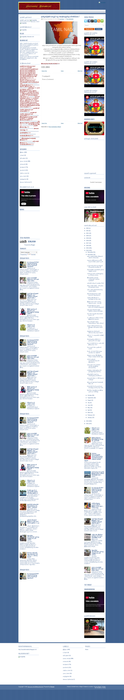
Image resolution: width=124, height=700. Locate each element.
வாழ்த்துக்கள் (23, 179)
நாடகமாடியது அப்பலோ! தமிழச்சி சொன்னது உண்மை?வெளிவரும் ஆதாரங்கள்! (33, 264)
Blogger (33, 245)
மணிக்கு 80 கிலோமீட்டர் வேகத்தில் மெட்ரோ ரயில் (94, 298)
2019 (87, 238)
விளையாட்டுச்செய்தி (25, 182)
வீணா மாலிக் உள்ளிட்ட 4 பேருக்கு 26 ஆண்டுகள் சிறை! (95, 286)
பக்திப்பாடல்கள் (23, 173)
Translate (33, 254)
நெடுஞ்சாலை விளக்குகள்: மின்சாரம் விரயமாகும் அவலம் (95, 332)
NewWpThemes (75, 686)
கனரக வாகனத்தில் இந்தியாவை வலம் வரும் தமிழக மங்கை (33, 279)
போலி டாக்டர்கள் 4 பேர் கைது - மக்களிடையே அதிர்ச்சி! (94, 352)
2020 (87, 235)
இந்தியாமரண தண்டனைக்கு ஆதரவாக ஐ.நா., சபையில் (94, 302)
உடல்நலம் (22, 155)
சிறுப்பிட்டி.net (23, 80)
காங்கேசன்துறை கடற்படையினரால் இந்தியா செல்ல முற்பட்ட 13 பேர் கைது (97, 505)
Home (62, 70)
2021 (87, 233)
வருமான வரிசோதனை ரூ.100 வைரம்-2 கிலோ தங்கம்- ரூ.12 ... (95, 262)
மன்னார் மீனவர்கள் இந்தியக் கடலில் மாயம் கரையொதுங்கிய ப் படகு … (33, 522)
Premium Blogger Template (100, 686)
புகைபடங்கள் (23, 176)
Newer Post (44, 70)
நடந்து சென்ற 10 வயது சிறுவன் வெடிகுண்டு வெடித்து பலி (95, 266)
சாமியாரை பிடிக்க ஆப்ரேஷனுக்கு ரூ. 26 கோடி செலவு (95, 274)
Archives (98, 29)
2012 (87, 423)
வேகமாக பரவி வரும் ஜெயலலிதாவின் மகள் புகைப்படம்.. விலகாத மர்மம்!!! (32, 555)
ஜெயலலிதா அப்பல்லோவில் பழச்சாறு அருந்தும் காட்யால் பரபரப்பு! (33, 538)
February (90, 415)
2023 (87, 228)
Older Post (80, 70)
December (90, 252)
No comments (70, 19)
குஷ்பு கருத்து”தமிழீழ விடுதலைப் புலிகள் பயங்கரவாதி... (95, 257)
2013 (87, 421)
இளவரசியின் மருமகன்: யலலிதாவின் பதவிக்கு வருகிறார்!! (93, 279)
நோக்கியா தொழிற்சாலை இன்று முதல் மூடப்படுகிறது (95, 390)
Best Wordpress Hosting (100, 687)
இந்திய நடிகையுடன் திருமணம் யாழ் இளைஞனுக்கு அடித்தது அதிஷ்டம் (33, 311)
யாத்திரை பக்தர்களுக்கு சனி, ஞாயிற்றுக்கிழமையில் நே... (94, 370)
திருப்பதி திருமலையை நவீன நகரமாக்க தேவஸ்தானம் (94, 294)
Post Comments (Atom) (54, 126)
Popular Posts (89, 29)
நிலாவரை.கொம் (32, 79)
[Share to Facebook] (47, 67)
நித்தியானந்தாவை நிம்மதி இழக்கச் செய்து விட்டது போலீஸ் (97, 439)
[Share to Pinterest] (49, 67)
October (90, 395)
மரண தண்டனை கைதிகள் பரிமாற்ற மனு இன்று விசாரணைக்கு (93, 366)
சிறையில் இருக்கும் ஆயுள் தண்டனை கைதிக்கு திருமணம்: (95, 306)
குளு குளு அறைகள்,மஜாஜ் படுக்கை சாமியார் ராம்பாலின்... (95, 310)
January (90, 417)
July (89, 402)
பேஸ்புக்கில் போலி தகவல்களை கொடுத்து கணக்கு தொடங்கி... (95, 386)
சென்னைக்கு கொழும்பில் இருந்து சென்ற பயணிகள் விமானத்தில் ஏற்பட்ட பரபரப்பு (98, 474)
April (89, 410)
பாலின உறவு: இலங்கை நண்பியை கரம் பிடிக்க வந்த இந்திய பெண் (97, 536)
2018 (87, 240)
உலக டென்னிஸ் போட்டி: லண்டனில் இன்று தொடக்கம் (95, 343)
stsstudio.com (30, 77)
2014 (87, 250)
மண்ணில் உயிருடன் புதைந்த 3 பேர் (95, 283)
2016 (87, 245)
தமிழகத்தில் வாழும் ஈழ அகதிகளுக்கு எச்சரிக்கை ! (60, 16)
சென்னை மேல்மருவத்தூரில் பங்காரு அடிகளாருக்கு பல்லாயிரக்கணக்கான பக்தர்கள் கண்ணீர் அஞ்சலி (93, 457)
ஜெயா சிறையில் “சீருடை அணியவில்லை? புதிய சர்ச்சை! (95, 322)
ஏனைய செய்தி (23, 161)
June (89, 405)
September (91, 397)
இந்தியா (22, 152)
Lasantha (91, 686)
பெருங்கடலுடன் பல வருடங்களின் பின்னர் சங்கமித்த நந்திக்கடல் (32, 491)
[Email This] (42, 67)
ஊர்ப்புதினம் (23, 158)
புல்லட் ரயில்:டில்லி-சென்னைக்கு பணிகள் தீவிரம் (95, 290)
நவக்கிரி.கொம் (23, 67)
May (89, 407)
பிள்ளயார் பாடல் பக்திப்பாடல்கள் (31, 325)
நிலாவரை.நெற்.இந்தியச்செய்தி (35, 686)
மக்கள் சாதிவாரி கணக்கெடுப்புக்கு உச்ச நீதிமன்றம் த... (93, 361)
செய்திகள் (22, 167)
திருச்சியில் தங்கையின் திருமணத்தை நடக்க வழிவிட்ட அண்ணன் (32, 506)
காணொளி (22, 164)
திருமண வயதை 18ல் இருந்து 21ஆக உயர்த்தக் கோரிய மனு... (95, 356)
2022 (87, 230)
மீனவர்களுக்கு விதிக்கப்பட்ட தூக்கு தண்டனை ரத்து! (94, 339)
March (89, 412)
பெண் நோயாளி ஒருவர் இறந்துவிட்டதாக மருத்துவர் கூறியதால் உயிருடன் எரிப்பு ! (32, 295)
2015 (87, 248)
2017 (87, 243)
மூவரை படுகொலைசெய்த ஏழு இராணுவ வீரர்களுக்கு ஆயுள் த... (95, 327)
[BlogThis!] (44, 67)
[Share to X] (45, 67)
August (90, 400)
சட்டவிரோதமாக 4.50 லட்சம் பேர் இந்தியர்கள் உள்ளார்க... (95, 318)
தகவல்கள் (22, 170)
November (90, 254)
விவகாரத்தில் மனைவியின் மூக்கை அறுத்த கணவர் (95, 270)
